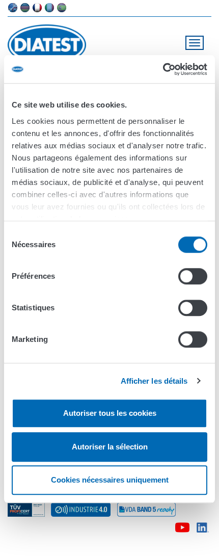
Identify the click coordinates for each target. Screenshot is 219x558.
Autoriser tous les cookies (109, 413)
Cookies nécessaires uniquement (110, 479)
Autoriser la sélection (110, 446)
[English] (13, 8)
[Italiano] (49, 8)
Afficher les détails (154, 381)
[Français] (37, 8)
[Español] (62, 8)
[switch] (192, 276)
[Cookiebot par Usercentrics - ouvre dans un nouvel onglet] (162, 69)
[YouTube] (182, 526)
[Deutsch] (25, 8)
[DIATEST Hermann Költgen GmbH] (51, 44)
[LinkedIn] (203, 526)
